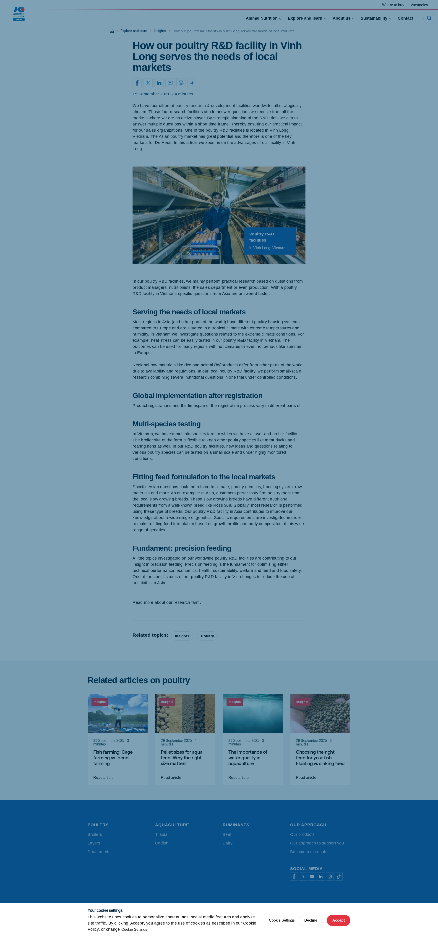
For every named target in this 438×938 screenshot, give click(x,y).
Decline (310, 920)
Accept (338, 920)
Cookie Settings (134, 929)
